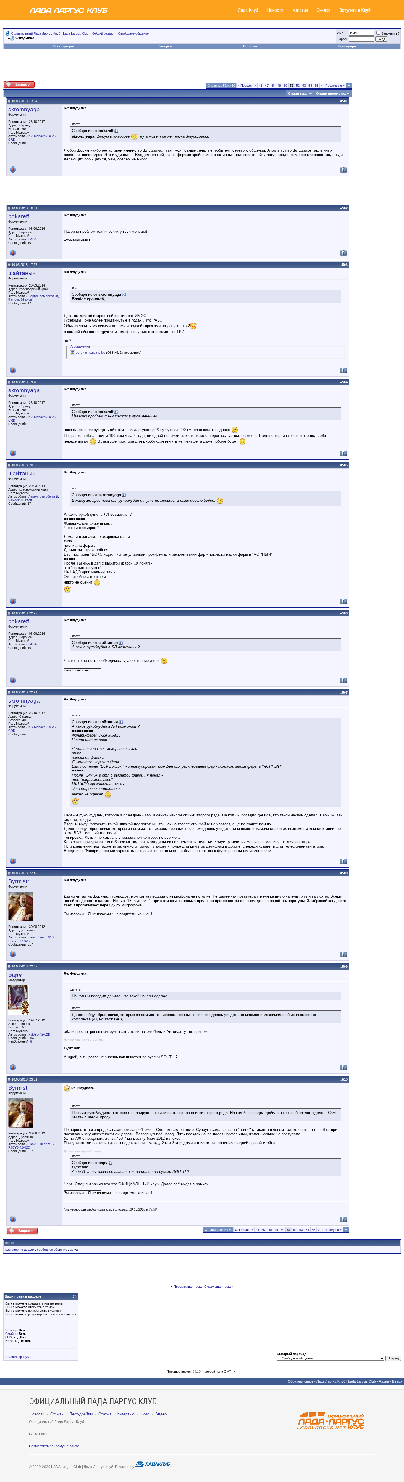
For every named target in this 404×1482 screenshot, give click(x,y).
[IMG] (9, 1337)
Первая (245, 85)
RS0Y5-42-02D (39, 1034)
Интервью (126, 1414)
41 (260, 85)
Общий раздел (103, 33)
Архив (384, 1381)
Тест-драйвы (81, 1414)
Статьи (104, 1414)
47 (267, 85)
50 (285, 85)
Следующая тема (217, 1286)
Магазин (300, 10)
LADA (32, 239)
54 (310, 85)
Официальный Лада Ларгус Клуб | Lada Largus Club (49, 33)
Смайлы (11, 1333)
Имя (340, 33)
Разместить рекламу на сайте (54, 1446)
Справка (250, 46)
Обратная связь (300, 1381)
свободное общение (52, 1249)
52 (298, 85)
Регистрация (63, 46)
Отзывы (57, 1414)
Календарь (347, 46)
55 (316, 85)
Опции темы (298, 93)
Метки (9, 1243)
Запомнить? (390, 33)
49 (279, 85)
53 (304, 85)
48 (273, 85)
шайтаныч (21, 273)
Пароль (342, 39)
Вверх (397, 1381)
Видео (161, 1414)
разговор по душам (19, 1249)
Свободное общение (133, 33)
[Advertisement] (202, 67)
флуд (74, 1249)
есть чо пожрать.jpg (90, 352)
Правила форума (18, 1357)
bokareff (18, 216)
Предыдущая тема (188, 1286)
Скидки (323, 10)
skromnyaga (24, 109)
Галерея (165, 46)
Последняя (335, 85)
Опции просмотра (331, 93)
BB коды (11, 1330)
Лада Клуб (248, 10)
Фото (144, 1414)
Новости (275, 10)
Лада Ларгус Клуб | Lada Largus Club (346, 1381)
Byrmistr (18, 881)
